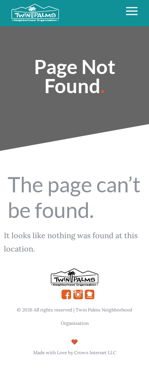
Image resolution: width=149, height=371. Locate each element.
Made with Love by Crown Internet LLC (74, 352)
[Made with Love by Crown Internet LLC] (74, 342)
